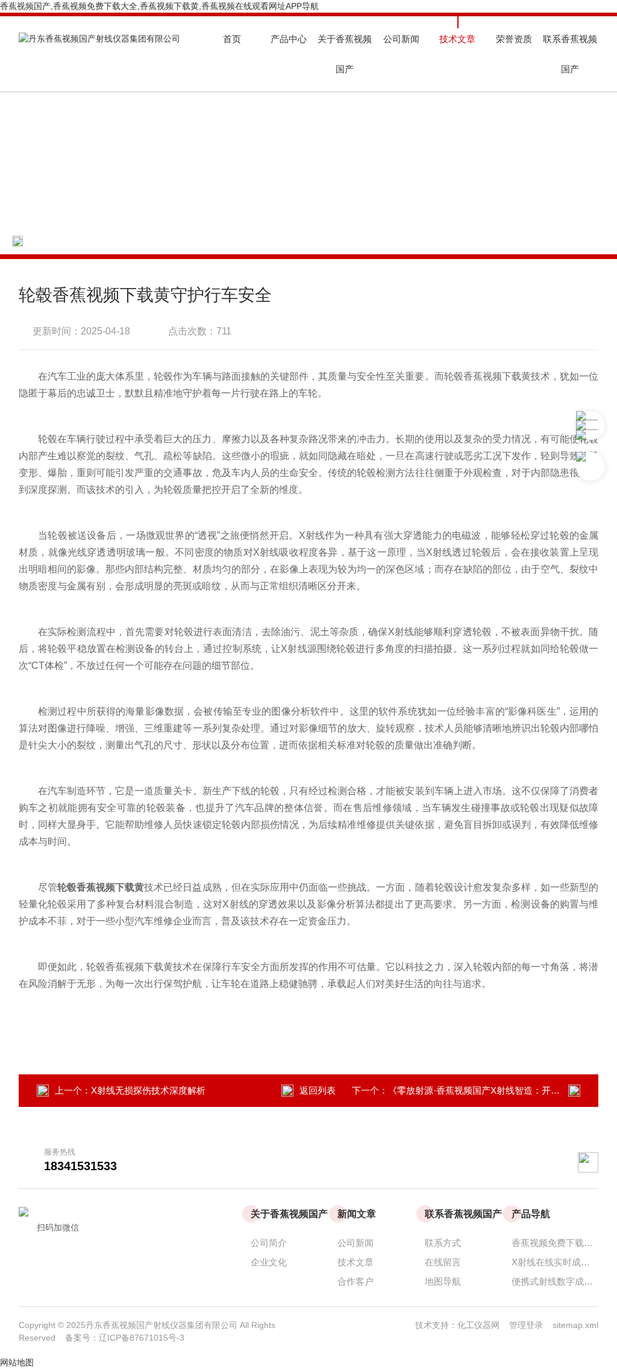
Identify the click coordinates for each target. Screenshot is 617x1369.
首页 (232, 39)
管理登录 (526, 1325)
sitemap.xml (575, 1325)
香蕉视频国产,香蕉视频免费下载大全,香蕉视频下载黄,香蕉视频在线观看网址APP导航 (159, 6)
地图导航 (443, 1281)
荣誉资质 (514, 39)
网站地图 (17, 1362)
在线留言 (443, 1262)
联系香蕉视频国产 (570, 54)
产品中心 (289, 39)
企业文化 (269, 1262)
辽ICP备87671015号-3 (141, 1337)
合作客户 (355, 1281)
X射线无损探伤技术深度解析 (148, 1090)
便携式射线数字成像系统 (555, 1281)
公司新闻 (401, 39)
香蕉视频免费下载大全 (555, 1243)
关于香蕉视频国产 (345, 54)
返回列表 (317, 1090)
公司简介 (269, 1243)
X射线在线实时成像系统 (555, 1262)
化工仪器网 (483, 1325)
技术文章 (457, 39)
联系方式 (443, 1243)
